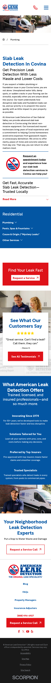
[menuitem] (7, 222)
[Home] (10, 8)
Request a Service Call (24, 549)
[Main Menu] (46, 8)
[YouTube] (27, 631)
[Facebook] (19, 631)
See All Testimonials (23, 356)
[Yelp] (32, 631)
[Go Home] (4, 39)
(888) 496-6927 (25, 615)
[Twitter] (23, 631)
